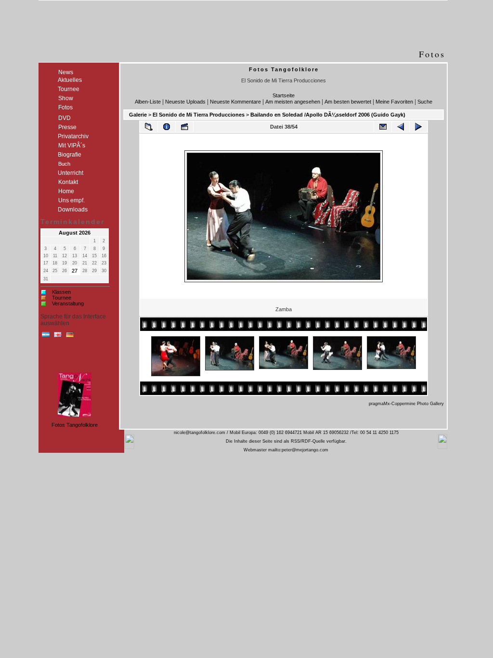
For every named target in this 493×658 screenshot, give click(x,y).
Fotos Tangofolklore (75, 425)
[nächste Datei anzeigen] (418, 126)
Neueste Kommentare (235, 102)
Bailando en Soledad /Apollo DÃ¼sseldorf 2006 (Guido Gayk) (327, 115)
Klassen (61, 292)
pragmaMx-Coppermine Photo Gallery (406, 403)
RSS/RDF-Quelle (308, 441)
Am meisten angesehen (292, 102)
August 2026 (75, 233)
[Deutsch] (70, 337)
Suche (424, 102)
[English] (57, 337)
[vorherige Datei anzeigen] (400, 126)
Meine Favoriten (394, 102)
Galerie (138, 115)
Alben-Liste (148, 102)
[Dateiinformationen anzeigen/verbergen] (166, 126)
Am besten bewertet (347, 102)
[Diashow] (184, 126)
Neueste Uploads (185, 102)
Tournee (61, 298)
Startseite (283, 95)
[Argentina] (45, 337)
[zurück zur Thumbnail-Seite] (148, 126)
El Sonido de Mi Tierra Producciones (199, 115)
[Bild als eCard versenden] (382, 126)
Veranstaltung (68, 303)
